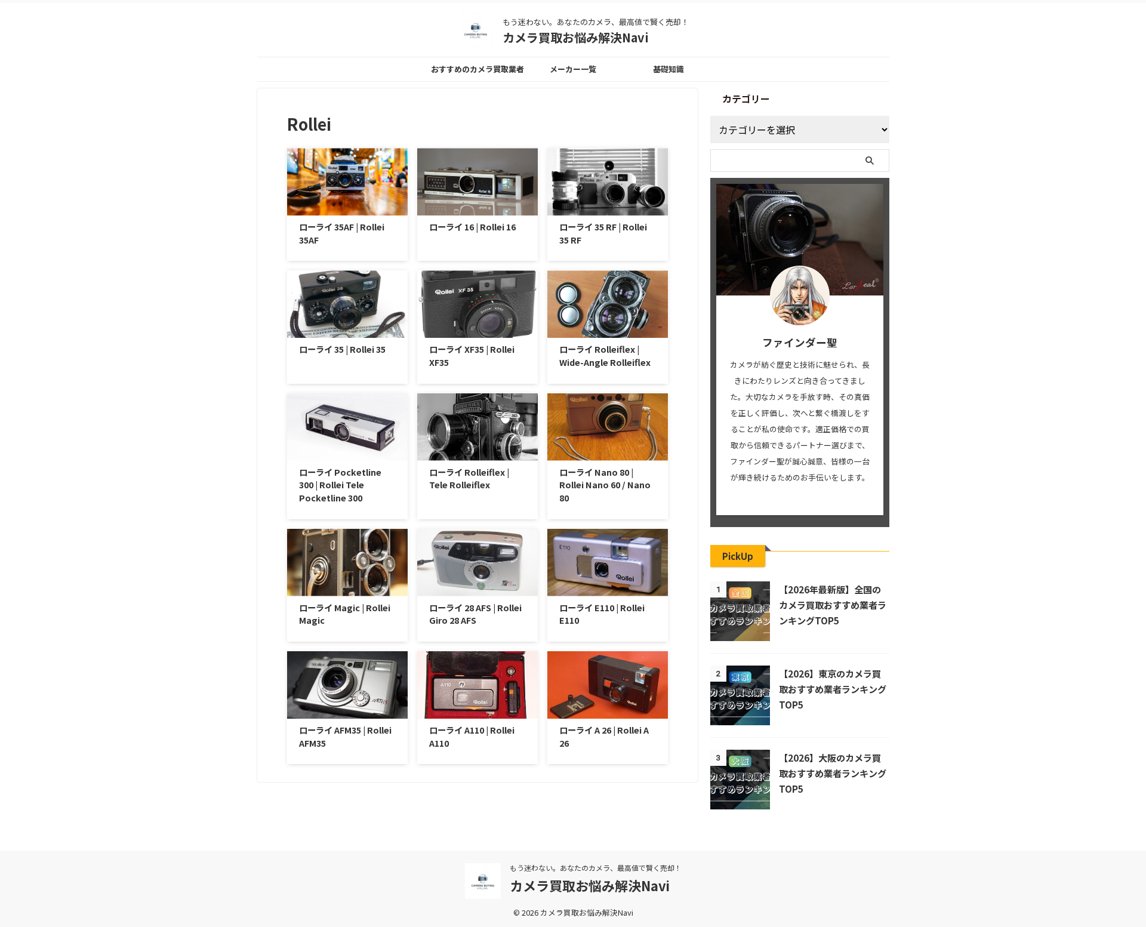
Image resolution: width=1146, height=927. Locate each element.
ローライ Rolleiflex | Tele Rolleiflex (469, 478)
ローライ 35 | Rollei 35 (342, 349)
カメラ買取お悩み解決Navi (576, 37)
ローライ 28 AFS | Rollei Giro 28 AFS (475, 614)
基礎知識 (668, 69)
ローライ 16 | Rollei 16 (472, 226)
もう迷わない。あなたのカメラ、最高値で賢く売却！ (596, 868)
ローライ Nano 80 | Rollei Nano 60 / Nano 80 (605, 485)
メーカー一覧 (573, 69)
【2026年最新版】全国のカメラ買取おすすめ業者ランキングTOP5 (832, 605)
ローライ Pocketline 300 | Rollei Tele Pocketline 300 (340, 485)
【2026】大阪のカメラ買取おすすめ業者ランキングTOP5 (832, 773)
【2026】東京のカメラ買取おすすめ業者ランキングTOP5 (832, 689)
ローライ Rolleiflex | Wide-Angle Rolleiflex (605, 355)
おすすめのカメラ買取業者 (477, 69)
